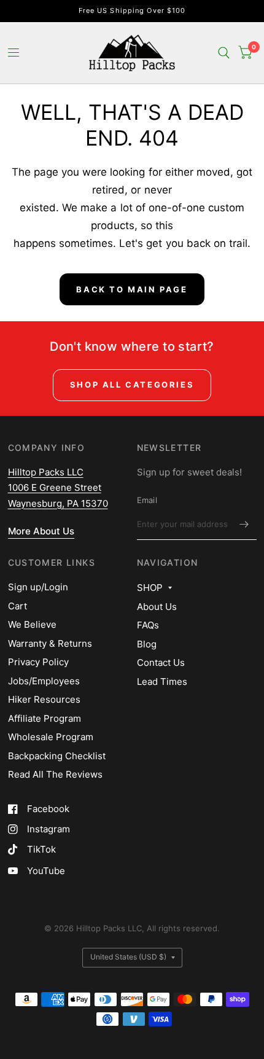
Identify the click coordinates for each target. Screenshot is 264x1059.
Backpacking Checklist (57, 756)
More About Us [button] (41, 531)
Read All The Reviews (55, 774)
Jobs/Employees (44, 681)
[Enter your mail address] (244, 524)
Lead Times (162, 681)
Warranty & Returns (50, 643)
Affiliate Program (44, 718)
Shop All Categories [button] (132, 384)
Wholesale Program (50, 737)
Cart (17, 606)
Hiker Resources (44, 699)
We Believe (32, 624)
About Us (157, 606)
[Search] (224, 53)
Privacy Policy (38, 662)
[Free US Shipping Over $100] (132, 11)
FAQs (148, 625)
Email (147, 500)
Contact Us (161, 662)
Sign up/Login (38, 587)
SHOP (150, 587)
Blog (147, 644)
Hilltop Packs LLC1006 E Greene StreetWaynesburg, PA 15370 (58, 487)
